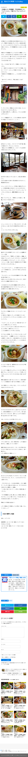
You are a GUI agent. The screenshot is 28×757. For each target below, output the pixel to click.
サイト (2, 649)
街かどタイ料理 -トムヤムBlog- (13, 755)
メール (3, 644)
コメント (3, 626)
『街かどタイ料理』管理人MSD (17, 577)
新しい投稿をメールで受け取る (9, 657)
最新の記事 (16, 575)
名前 (2, 639)
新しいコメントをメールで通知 (9, 654)
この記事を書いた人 (7, 575)
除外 (11, 600)
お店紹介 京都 (5, 600)
